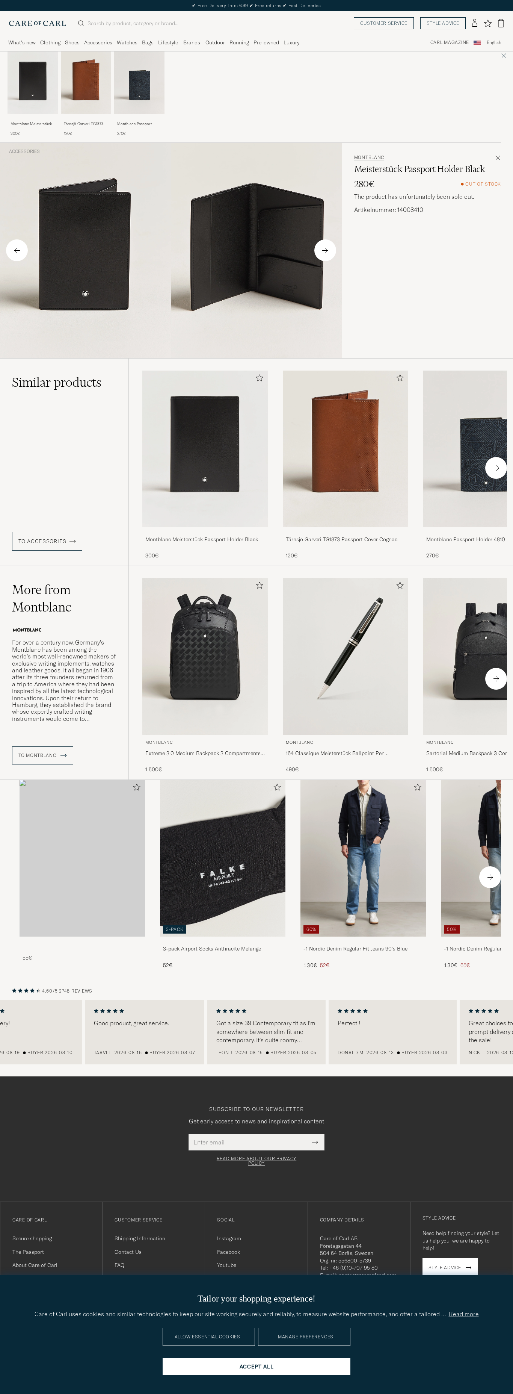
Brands (191, 42)
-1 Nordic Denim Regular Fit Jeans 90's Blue (355, 948)
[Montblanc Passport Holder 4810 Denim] (139, 119)
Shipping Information (140, 1238)
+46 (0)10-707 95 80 (353, 1267)
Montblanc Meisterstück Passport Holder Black (31, 124)
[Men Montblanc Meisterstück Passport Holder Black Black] (33, 82)
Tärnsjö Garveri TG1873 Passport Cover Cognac (84, 124)
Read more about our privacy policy (256, 1160)
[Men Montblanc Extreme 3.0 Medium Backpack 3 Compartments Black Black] (205, 656)
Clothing (50, 42)
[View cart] (501, 23)
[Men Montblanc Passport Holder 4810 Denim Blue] (139, 82)
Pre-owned (266, 42)
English (494, 42)
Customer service (383, 23)
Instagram (229, 1238)
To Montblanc (37, 755)
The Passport (28, 1252)
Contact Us (128, 1252)
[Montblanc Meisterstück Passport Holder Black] (33, 119)
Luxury (291, 42)
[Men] (82, 858)
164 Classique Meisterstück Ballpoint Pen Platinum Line (335, 753)
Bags (148, 42)
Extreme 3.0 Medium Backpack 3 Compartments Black (203, 753)
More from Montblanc (41, 598)
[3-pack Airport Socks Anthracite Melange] (222, 941)
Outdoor (215, 42)
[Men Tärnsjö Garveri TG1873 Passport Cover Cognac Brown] (86, 82)
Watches (127, 42)
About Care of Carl (34, 1265)
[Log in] (474, 23)
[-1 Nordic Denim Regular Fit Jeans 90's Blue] (363, 941)
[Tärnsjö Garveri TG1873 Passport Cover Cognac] (86, 119)
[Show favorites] (488, 23)
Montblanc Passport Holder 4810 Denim (134, 124)
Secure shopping (32, 1238)
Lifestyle (168, 42)
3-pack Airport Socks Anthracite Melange (212, 948)
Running (239, 42)
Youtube (226, 1265)
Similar (56, 382)
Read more (464, 1314)
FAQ (119, 1265)
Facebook (228, 1252)
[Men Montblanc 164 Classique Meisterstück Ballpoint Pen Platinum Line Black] (345, 656)
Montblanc (369, 157)
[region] (256, 1032)
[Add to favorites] (258, 379)
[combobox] (494, 42)
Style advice (443, 23)
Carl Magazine (449, 42)
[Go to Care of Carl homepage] (37, 23)
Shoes (72, 42)
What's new (22, 42)
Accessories (98, 42)
